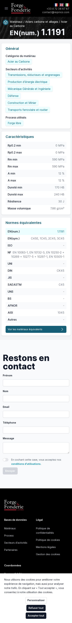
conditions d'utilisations (26, 463)
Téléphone (9, 422)
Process (9, 535)
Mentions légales (46, 547)
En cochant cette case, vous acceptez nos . (36, 461)
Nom (5, 391)
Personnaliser (36, 600)
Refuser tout (36, 607)
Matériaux (10, 528)
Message (8, 438)
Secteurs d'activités (15, 542)
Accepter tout (36, 615)
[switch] (5, 459)
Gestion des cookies (48, 554)
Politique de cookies (48, 539)
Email (6, 406)
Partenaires (10, 549)
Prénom (7, 375)
